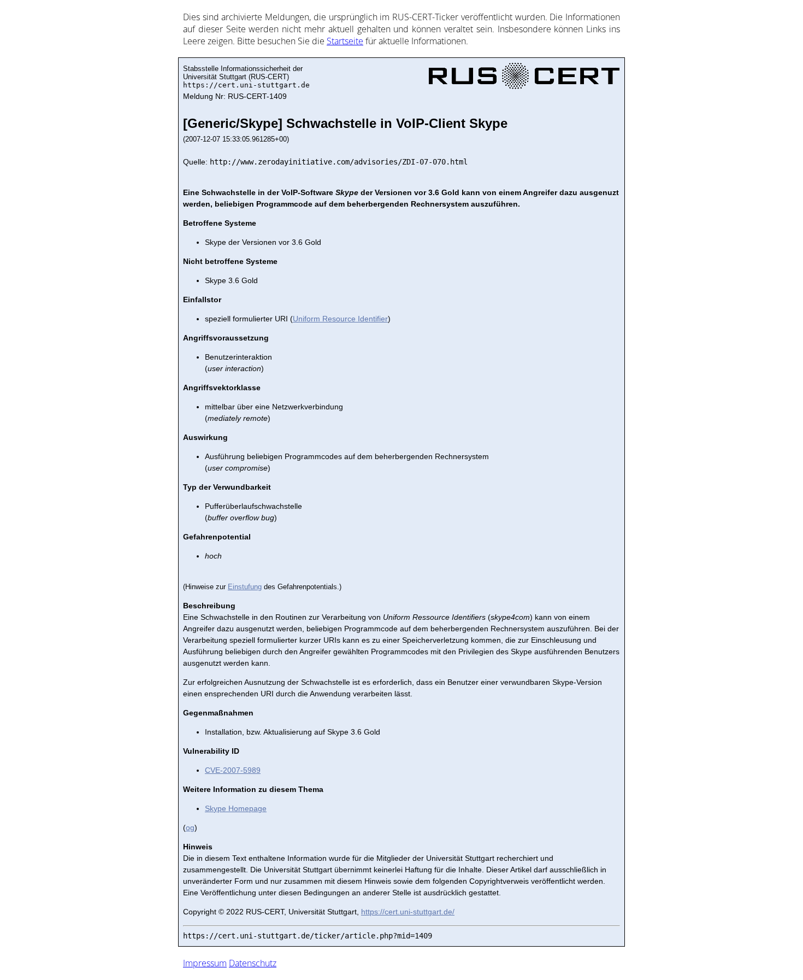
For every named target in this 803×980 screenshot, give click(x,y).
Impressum (205, 963)
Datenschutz (252, 963)
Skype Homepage (236, 808)
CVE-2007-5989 (233, 770)
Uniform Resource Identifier (340, 318)
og (190, 827)
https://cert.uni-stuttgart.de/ (407, 911)
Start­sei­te (345, 41)
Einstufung (245, 587)
